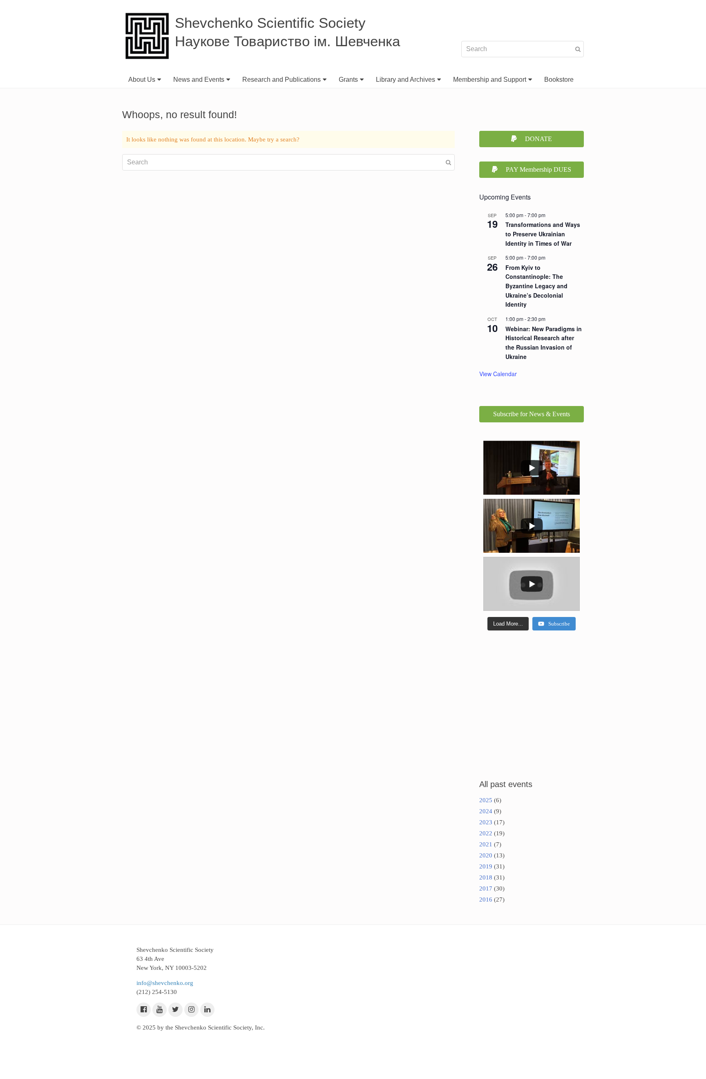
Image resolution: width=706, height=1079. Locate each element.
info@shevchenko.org (164, 983)
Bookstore (559, 79)
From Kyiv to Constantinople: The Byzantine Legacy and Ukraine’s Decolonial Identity (536, 286)
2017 (485, 888)
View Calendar (498, 374)
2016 (485, 899)
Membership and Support (489, 79)
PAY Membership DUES (538, 169)
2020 (485, 855)
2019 (485, 866)
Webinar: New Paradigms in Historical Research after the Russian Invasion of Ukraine (543, 343)
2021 (485, 844)
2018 (485, 877)
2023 (485, 822)
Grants (348, 79)
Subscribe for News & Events (531, 414)
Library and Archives (405, 79)
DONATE (538, 138)
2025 (485, 800)
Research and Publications (281, 79)
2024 (485, 811)
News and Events (198, 79)
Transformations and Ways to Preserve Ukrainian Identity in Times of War (542, 233)
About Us (141, 79)
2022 (485, 833)
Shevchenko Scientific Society (270, 23)
